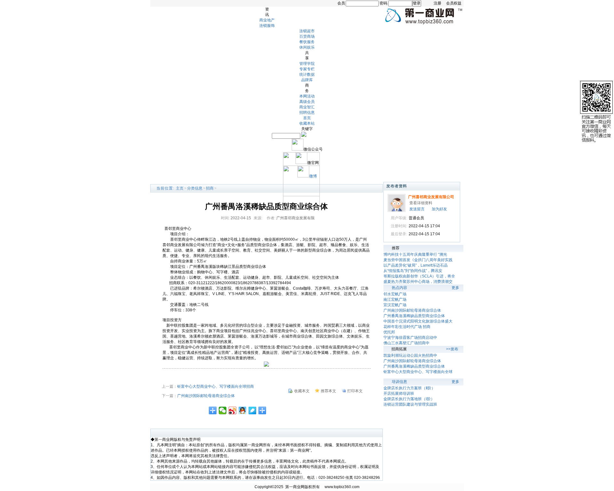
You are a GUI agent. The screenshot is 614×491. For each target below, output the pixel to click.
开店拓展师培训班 (398, 393)
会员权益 (453, 3)
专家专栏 (307, 69)
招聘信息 (307, 112)
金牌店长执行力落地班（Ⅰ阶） (409, 399)
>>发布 (452, 349)
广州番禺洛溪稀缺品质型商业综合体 (414, 316)
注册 (437, 3)
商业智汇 (307, 107)
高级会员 (307, 101)
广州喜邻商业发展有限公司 (431, 197)
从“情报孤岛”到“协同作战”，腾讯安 (412, 271)
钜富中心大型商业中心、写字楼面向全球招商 (215, 386)
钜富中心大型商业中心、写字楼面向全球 (418, 372)
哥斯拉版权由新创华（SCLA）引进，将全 (419, 276)
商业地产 (267, 20)
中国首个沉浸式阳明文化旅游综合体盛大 (418, 321)
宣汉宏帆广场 (394, 305)
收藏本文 (302, 391)
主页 (180, 188)
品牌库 (307, 80)
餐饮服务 (307, 42)
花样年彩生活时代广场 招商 (406, 326)
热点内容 (399, 287)
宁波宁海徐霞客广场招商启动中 (410, 337)
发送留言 (417, 209)
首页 (307, 118)
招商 (210, 188)
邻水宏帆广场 (394, 294)
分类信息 (194, 188)
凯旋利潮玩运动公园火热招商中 (410, 355)
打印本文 (355, 391)
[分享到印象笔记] (262, 410)
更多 (455, 287)
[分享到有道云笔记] (252, 410)
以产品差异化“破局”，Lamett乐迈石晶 (415, 265)
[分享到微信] (223, 410)
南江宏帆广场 (394, 299)
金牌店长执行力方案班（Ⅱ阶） (409, 388)
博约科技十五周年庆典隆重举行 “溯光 (415, 254)
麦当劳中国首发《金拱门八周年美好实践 (418, 260)
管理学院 (307, 63)
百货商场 (307, 36)
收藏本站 (307, 123)
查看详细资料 (420, 203)
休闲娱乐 (307, 47)
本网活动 (307, 96)
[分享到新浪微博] (233, 410)
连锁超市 (307, 31)
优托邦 (389, 332)
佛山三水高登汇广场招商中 (406, 343)
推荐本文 (328, 391)
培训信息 (399, 381)
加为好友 (439, 209)
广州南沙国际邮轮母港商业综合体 (206, 396)
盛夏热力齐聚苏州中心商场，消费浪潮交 (418, 281)
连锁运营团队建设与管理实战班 (410, 404)
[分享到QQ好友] (243, 410)
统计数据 (307, 74)
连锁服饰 (267, 25)
